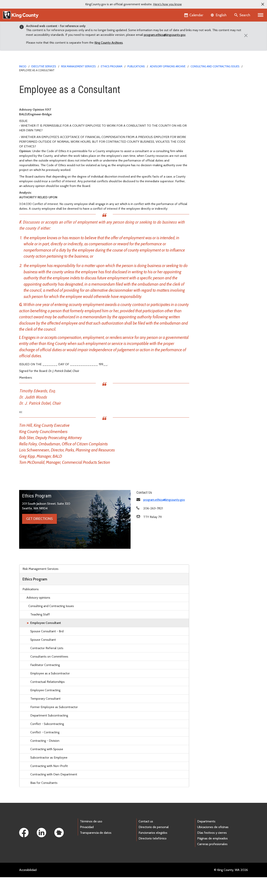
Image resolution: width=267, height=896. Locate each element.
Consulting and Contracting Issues (215, 66)
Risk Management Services (78, 66)
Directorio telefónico (153, 838)
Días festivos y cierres (212, 833)
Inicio (22, 66)
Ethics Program (111, 66)
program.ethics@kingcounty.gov (164, 35)
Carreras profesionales (212, 844)
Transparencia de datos (95, 833)
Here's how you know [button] (167, 4)
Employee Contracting (45, 690)
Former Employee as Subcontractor (54, 707)
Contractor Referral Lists (46, 648)
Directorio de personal (154, 827)
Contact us (146, 821)
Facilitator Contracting (45, 665)
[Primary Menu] (260, 15)
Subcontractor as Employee (48, 757)
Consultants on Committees (49, 656)
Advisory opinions (38, 597)
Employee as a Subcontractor (50, 673)
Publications (136, 66)
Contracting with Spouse (46, 749)
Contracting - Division (44, 741)
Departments (206, 821)
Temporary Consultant (45, 698)
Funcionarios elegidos (153, 833)
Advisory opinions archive (167, 66)
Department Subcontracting (49, 715)
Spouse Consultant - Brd (47, 631)
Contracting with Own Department (53, 774)
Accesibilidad (28, 870)
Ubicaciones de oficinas (212, 827)
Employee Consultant (45, 623)
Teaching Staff (40, 614)
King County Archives (108, 42)
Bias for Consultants (43, 783)
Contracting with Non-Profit (49, 766)
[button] (262, 4)
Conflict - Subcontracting (47, 724)
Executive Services (43, 66)
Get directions (39, 519)
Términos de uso (91, 821)
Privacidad (87, 827)
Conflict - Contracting (44, 732)
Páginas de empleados (212, 838)
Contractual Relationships (47, 682)
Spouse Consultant (43, 640)
